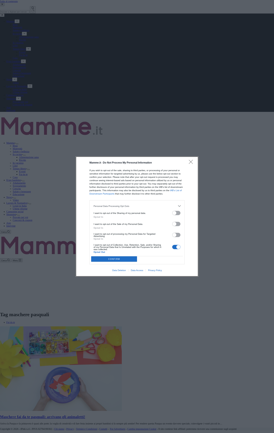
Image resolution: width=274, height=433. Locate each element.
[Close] (192, 163)
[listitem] (137, 206)
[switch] (176, 213)
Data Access (137, 270)
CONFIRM (114, 259)
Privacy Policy (155, 270)
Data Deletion (119, 270)
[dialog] (137, 216)
